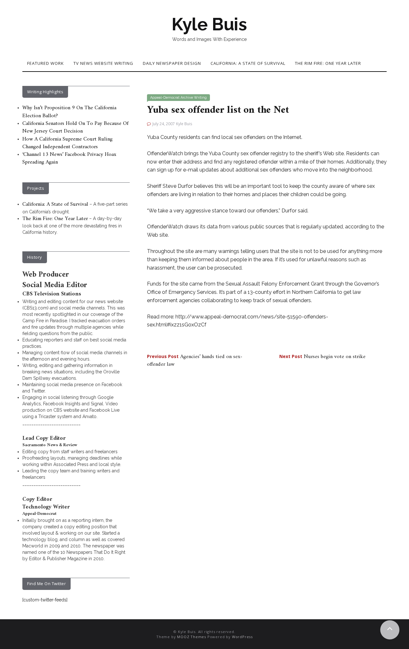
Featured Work (45, 63)
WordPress (242, 636)
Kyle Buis (209, 24)
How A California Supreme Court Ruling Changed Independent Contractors (67, 143)
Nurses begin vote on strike (322, 357)
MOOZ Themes (191, 636)
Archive (187, 97)
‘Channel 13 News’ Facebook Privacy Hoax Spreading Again (69, 158)
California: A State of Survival (248, 63)
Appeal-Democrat (165, 97)
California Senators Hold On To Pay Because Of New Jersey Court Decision (75, 127)
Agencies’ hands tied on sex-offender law (194, 360)
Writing (200, 97)
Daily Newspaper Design (172, 63)
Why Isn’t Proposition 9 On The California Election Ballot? (69, 111)
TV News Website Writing (103, 63)
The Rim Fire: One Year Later (328, 63)
